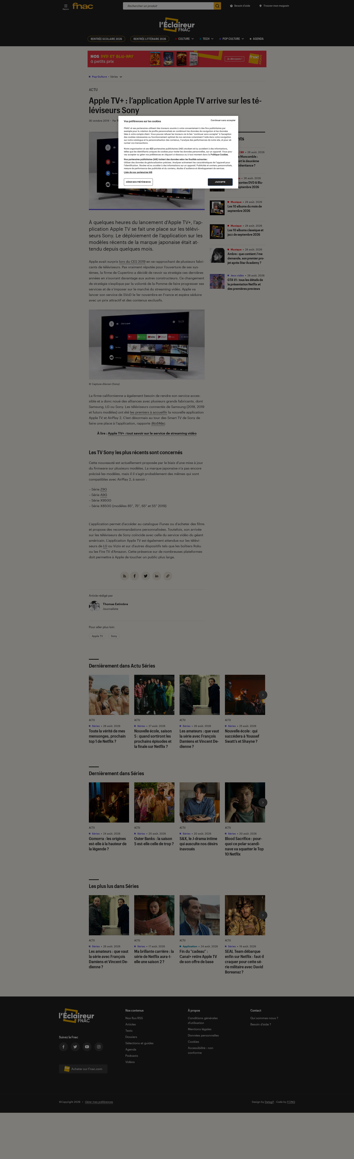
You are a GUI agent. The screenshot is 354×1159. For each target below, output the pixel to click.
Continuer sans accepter (223, 120)
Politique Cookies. (219, 154)
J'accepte (220, 182)
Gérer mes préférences (138, 182)
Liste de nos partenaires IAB (138, 172)
